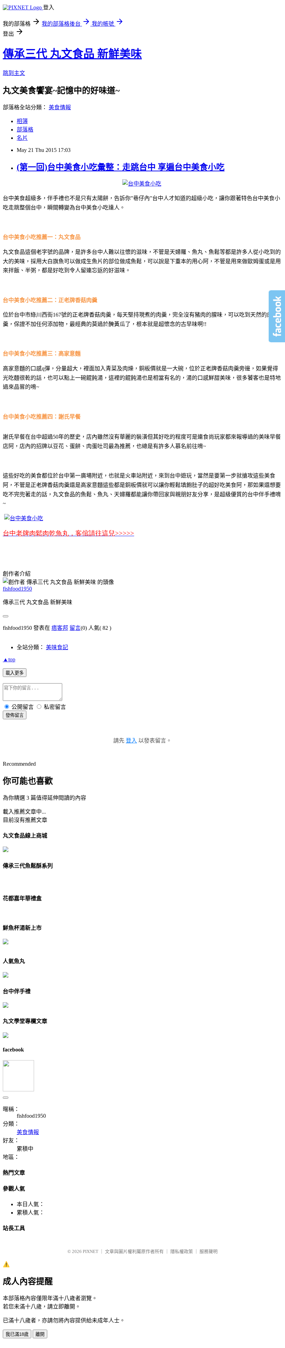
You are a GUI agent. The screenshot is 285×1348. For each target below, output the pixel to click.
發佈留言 (15, 715)
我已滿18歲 (17, 1334)
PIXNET (90, 1251)
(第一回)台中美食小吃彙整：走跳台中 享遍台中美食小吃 (121, 167)
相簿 (22, 121)
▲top (9, 659)
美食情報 (60, 107)
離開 (39, 1334)
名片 (22, 138)
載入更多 (15, 673)
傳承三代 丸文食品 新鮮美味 (72, 54)
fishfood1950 (17, 589)
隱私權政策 (181, 1251)
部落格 (25, 129)
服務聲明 (209, 1251)
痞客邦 (59, 628)
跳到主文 (14, 73)
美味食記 (57, 647)
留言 (75, 628)
